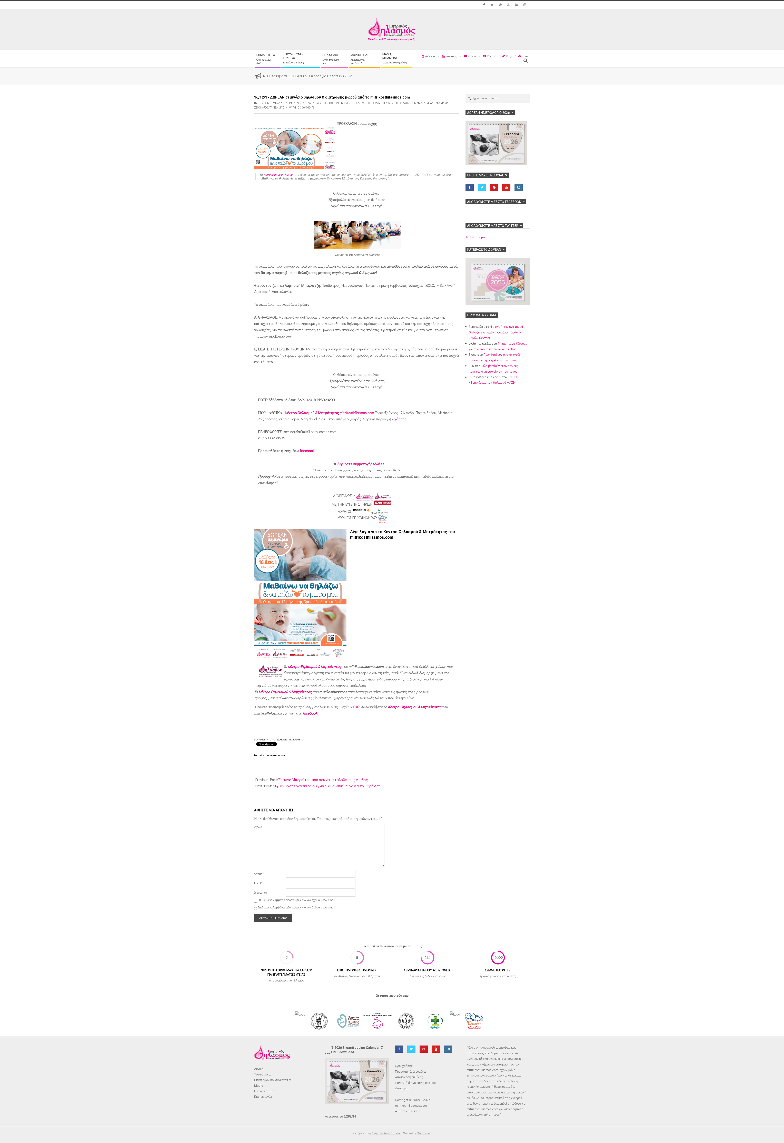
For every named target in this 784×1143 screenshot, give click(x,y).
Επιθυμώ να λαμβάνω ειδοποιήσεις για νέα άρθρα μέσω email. (296, 907)
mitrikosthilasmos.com (278, 174)
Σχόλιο (258, 827)
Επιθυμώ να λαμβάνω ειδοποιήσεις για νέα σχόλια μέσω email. (296, 900)
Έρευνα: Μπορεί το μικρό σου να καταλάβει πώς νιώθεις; (324, 779)
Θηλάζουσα (379, 103)
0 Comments (306, 107)
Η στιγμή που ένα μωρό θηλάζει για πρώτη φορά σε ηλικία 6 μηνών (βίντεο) (496, 332)
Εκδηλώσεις (363, 103)
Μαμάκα (419, 103)
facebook (307, 450)
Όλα (308, 103)
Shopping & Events (340, 103)
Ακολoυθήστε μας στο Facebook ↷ (496, 202)
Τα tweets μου (476, 237)
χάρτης (400, 418)
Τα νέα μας (277, 107)
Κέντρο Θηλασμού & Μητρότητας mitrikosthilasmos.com (329, 412)
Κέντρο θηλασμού (400, 103)
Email (258, 883)
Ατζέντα (299, 103)
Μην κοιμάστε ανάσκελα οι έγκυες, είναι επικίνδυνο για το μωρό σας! (327, 785)
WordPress (423, 1133)
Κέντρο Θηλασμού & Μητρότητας (314, 666)
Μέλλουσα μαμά (437, 103)
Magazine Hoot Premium (386, 1133)
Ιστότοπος (260, 892)
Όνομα (259, 874)
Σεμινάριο (261, 107)
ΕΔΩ (356, 706)
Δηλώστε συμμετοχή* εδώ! (358, 463)
